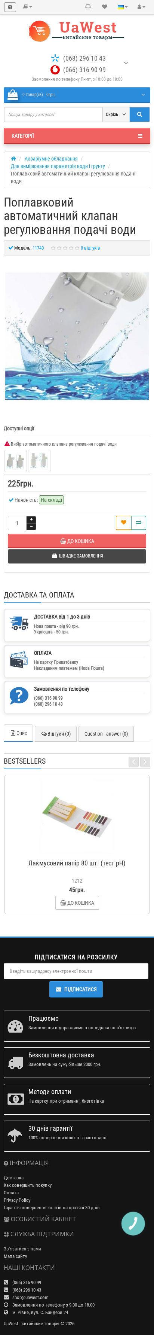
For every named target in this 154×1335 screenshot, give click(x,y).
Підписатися (80, 989)
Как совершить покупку (28, 1185)
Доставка (14, 1177)
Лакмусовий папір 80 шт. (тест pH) (77, 863)
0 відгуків (90, 248)
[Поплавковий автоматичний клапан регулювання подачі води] (77, 336)
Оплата (11, 1192)
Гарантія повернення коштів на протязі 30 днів (52, 1207)
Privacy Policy (17, 1200)
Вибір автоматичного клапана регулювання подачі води (63, 444)
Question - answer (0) (106, 734)
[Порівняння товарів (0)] (88, 7)
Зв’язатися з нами (22, 1249)
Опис (21, 733)
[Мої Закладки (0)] (104, 7)
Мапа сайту (15, 1256)
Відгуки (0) (59, 734)
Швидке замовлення (80, 852)
